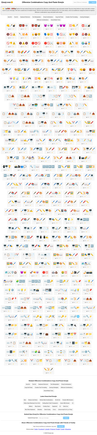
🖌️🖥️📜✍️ (27, 210)
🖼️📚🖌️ (11, 263)
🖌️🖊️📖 (56, 201)
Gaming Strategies (84, 17)
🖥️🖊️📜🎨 (86, 237)
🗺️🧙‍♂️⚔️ (85, 263)
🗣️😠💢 (48, 34)
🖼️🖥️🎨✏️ (59, 263)
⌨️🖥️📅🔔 (27, 325)
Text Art (16, 17)
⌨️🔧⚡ (87, 316)
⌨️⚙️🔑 (73, 351)
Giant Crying (47, 409)
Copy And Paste (59, 17)
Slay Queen (38, 406)
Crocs (54, 409)
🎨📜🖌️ (53, 52)
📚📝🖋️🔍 (55, 140)
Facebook (41, 429)
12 (72, 403)
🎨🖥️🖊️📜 (38, 60)
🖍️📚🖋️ (25, 219)
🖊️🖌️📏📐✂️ (14, 184)
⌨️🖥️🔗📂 (11, 334)
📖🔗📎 (34, 131)
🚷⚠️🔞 (23, 43)
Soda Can (65, 406)
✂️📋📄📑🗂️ (53, 360)
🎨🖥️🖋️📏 (72, 60)
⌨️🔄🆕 (6, 307)
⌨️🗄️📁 (11, 351)
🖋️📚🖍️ (12, 193)
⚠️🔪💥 (73, 43)
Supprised (54, 406)
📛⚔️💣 (86, 25)
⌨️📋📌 (87, 290)
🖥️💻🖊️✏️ (14, 228)
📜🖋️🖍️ (50, 149)
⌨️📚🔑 (62, 298)
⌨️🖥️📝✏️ (58, 325)
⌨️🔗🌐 (75, 316)
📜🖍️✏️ (75, 149)
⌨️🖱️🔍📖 (41, 343)
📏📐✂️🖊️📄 (73, 122)
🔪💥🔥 (23, 34)
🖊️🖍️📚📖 (31, 184)
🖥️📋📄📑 (70, 228)
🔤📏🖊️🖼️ (64, 166)
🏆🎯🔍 (71, 69)
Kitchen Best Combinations (46, 399)
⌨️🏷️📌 (76, 281)
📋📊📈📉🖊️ (11, 122)
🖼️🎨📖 (57, 254)
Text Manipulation (36, 17)
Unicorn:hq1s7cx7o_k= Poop (65, 409)
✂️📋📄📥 (70, 360)
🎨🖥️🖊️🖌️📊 (54, 60)
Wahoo (30, 406)
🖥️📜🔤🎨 (11, 237)
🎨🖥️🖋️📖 (87, 60)
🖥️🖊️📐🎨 (70, 237)
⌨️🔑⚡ (62, 316)
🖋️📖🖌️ (85, 184)
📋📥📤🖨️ (28, 122)
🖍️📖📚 (12, 219)
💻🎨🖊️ (83, 78)
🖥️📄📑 (43, 228)
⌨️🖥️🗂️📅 (70, 334)
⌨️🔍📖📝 (89, 307)
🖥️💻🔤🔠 (83, 219)
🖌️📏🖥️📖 (14, 201)
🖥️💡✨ (68, 219)
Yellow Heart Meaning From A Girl (32, 403)
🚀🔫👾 (34, 272)
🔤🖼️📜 (90, 166)
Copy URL (61, 426)
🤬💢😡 (61, 43)
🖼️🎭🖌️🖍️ (72, 254)
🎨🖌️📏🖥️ (67, 52)
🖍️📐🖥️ (87, 210)
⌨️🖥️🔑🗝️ (86, 325)
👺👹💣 (36, 25)
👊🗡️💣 (11, 25)
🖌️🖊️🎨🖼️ (42, 201)
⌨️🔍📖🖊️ (11, 316)
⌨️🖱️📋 (11, 343)
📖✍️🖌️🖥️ (27, 140)
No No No (57, 399)
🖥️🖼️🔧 (76, 246)
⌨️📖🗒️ (50, 298)
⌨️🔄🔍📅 (36, 307)
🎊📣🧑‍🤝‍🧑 (9, 52)
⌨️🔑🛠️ (50, 316)
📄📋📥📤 (24, 96)
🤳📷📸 (87, 272)
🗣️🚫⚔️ (61, 34)
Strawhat (40, 409)
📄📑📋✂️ (55, 96)
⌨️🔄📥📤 (20, 307)
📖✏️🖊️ (40, 140)
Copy (10, 46)
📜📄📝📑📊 (84, 140)
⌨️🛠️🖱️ (23, 351)
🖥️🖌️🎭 (8, 246)
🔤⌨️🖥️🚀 (10, 175)
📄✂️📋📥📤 (17, 105)
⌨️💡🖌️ (89, 281)
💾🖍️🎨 (64, 87)
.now (6, 2)
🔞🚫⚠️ (11, 34)
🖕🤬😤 (36, 34)
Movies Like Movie (32, 399)
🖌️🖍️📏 (84, 201)
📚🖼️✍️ (68, 140)
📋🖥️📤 (42, 122)
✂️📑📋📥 (86, 360)
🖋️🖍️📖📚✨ (53, 193)
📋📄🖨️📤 (73, 113)
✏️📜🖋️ (48, 369)
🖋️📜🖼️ (25, 193)
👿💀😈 (48, 25)
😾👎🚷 (73, 34)
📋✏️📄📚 (56, 122)
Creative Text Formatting (72, 17)
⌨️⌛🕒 (61, 351)
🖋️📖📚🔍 (72, 184)
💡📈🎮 (26, 78)
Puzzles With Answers (68, 399)
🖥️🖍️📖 (48, 246)
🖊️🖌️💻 (88, 175)
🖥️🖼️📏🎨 (62, 246)
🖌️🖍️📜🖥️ (11, 210)
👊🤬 (83, 69)
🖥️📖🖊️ (84, 228)
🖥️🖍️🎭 (36, 246)
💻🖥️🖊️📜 (9, 87)
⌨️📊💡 (75, 290)
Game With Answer (64, 403)
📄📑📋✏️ (70, 96)
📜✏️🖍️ (57, 157)
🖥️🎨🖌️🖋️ (39, 219)
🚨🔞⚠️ (86, 34)
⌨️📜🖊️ (75, 298)
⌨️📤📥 (87, 298)
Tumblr (62, 429)
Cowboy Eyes (46, 406)
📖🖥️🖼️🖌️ (11, 140)
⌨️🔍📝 (25, 316)
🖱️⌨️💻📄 (44, 254)
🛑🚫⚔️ (48, 43)
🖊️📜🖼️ (57, 175)
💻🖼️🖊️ (23, 87)
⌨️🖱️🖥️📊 (56, 343)
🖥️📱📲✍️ (42, 237)
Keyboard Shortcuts (25, 17)
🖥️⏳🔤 (89, 246)
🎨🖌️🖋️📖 (10, 60)
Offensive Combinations (42, 19)
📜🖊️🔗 (22, 149)
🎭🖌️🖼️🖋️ (58, 69)
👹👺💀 (23, 25)
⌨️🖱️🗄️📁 (72, 343)
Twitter (36, 429)
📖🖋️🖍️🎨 (61, 131)
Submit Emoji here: (33, 418)
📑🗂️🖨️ (6, 131)
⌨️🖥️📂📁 (11, 325)
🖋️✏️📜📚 (83, 193)
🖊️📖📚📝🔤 (42, 175)
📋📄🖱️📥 (89, 113)
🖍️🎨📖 (74, 210)
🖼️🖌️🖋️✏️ (25, 263)
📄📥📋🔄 (86, 96)
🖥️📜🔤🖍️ (27, 237)
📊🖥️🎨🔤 (47, 105)
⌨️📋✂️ (25, 298)
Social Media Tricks (55, 19)
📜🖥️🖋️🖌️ (89, 149)
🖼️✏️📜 (73, 263)
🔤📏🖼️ (78, 166)
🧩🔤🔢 (20, 281)
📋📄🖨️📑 (58, 113)
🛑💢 (45, 272)
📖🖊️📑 (47, 131)
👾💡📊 (14, 78)
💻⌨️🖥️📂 (37, 87)
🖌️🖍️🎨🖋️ (70, 201)
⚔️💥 (24, 360)
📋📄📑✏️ (81, 105)
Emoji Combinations (48, 17)
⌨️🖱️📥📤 (25, 343)
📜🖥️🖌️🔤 (13, 157)
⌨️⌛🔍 (48, 351)
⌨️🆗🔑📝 (62, 281)
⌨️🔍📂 (75, 307)
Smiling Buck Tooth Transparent (50, 403)
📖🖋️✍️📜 (76, 131)
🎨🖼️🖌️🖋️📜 (40, 69)
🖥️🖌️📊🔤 (22, 246)
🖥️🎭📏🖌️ (55, 219)
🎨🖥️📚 (23, 60)
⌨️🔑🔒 (37, 316)
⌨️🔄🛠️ (62, 307)
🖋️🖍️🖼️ (68, 193)
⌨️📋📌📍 (11, 298)
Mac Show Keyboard (30, 409)
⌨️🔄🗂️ (50, 307)
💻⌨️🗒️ (51, 87)
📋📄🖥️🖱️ (42, 113)
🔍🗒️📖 (34, 166)
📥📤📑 (70, 157)
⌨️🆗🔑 (48, 281)
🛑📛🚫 (36, 43)
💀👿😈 (61, 25)
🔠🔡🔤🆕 (48, 166)
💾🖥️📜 (76, 87)
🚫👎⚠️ (11, 43)
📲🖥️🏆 (6, 166)
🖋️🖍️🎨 (37, 193)
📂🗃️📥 (89, 87)
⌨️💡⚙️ (9, 290)
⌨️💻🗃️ (34, 290)
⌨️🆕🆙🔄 (34, 281)
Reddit (58, 429)
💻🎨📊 (70, 78)
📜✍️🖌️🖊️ (44, 157)
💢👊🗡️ (73, 25)
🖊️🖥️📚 (45, 184)
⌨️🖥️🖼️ (56, 334)
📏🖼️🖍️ (88, 122)
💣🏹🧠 (48, 78)
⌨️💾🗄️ (47, 290)
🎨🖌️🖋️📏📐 (84, 52)
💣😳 (59, 78)
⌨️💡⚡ (22, 290)
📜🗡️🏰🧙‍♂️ (28, 157)
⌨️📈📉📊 (61, 290)
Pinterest (52, 429)
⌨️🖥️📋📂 (42, 325)
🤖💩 (55, 272)
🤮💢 (64, 272)
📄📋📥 (9, 96)
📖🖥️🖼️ (90, 131)
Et (60, 406)
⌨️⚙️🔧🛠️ (11, 360)
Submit (66, 418)
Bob (25, 399)
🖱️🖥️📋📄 (28, 254)
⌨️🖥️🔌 (71, 325)
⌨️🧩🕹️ (36, 351)
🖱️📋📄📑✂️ (11, 254)
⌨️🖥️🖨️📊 (27, 334)
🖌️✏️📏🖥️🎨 (43, 210)
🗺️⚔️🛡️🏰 (11, 272)
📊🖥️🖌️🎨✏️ (64, 105)
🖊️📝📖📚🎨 (73, 175)
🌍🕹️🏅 (86, 43)
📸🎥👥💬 (20, 166)
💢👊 (37, 78)
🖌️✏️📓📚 (61, 210)
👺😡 (92, 69)
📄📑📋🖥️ (39, 96)
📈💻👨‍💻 (33, 105)
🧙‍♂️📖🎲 (8, 281)
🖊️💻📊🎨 (25, 175)
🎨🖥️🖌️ (6, 69)
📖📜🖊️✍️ (20, 131)
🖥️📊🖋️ (56, 228)
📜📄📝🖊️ (8, 149)
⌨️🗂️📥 (85, 343)
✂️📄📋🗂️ (36, 360)
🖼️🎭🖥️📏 (87, 254)
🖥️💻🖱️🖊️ (30, 228)
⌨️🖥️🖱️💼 (42, 334)
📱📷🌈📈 (84, 157)
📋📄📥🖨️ (27, 113)
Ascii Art (10, 17)
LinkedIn (47, 429)
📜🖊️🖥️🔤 (36, 149)
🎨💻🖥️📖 (39, 52)
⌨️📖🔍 (37, 298)
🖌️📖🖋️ (28, 201)
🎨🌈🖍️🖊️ (24, 52)
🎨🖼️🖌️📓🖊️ (22, 69)
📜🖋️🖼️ (62, 149)
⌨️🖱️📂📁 (86, 334)
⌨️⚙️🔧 (86, 351)
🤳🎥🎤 (75, 272)
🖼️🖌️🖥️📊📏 (42, 263)
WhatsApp (68, 429)
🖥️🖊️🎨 (56, 237)
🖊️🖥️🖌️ (57, 184)
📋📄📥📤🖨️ (9, 113)
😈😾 (23, 272)
